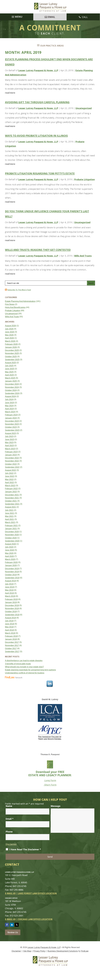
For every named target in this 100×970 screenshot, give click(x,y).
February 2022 (11, 489)
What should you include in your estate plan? (24, 667)
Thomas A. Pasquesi (50, 754)
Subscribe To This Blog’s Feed (19, 290)
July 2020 (9, 547)
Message (55, 806)
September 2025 (12, 360)
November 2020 (12, 535)
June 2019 (9, 587)
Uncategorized (83, 108)
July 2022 (9, 473)
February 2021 (11, 526)
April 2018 (9, 630)
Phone (9, 831)
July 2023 (9, 436)
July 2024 (9, 399)
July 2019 (9, 584)
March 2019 (10, 596)
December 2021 (12, 495)
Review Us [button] (12, 932)
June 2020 (9, 550)
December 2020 (12, 532)
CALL (85, 17)
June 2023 (9, 439)
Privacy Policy (39, 951)
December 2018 (12, 605)
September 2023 (12, 430)
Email (9, 818)
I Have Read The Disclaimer (25, 849)
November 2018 (12, 608)
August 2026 (10, 326)
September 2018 (12, 615)
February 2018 (11, 636)
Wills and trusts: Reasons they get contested (38, 249)
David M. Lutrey (50, 699)
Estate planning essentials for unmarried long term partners (30, 670)
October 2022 (11, 464)
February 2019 (11, 599)
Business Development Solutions (63, 951)
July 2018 (9, 621)
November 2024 (12, 387)
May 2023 (9, 442)
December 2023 (12, 421)
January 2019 (11, 602)
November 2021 (12, 498)
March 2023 (10, 449)
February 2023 (11, 452)
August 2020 (10, 544)
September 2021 (12, 504)
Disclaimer (11, 844)
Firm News (9, 304)
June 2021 (9, 513)
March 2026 (10, 341)
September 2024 (12, 393)
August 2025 (10, 363)
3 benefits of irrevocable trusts (18, 664)
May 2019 (9, 590)
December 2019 (12, 569)
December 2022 (12, 458)
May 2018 (9, 627)
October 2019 (11, 575)
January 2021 (11, 529)
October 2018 (11, 611)
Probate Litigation (84, 179)
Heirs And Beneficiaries (15, 307)
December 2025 (12, 350)
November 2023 (12, 424)
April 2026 (9, 338)
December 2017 (12, 642)
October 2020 (11, 538)
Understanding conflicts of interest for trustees (24, 673)
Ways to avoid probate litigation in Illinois (36, 135)
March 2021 (10, 522)
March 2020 (10, 559)
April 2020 (9, 556)
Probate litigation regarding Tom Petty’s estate (40, 173)
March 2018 (10, 633)
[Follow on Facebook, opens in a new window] (7, 925)
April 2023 (9, 446)
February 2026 (11, 344)
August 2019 (10, 581)
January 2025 (11, 381)
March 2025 (10, 378)
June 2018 (9, 624)
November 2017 (12, 645)
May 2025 (9, 372)
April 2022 (9, 482)
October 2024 (11, 390)
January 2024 (11, 418)
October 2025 (11, 356)
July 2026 (9, 329)
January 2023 (11, 455)
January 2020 (11, 565)
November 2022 (12, 461)
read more (10, 92)
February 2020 (11, 562)
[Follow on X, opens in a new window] (17, 925)
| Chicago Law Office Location (34, 919)
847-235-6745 (19, 886)
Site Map (27, 951)
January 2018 (11, 639)
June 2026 (9, 332)
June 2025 (9, 369)
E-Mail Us (10, 893)
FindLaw (84, 951)
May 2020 (9, 553)
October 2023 (11, 427)
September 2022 (12, 467)
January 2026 (11, 347)
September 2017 (12, 651)
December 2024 (12, 384)
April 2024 (9, 409)
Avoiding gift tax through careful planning (37, 102)
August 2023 (10, 433)
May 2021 (9, 516)
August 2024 (10, 396)
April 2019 (9, 593)
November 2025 (12, 353)
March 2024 (10, 412)
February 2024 (11, 415)
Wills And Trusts (83, 255)
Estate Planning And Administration (20, 301)
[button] (16, 16)
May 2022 (9, 479)
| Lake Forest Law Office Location (36, 893)
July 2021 (9, 510)
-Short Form (50, 784)
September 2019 (12, 578)
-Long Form (50, 780)
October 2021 (11, 501)
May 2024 (9, 406)
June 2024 (9, 403)
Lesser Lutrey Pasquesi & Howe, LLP (38, 70)
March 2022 (10, 486)
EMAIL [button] (51, 17)
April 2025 (9, 375)
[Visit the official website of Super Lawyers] (14, 703)
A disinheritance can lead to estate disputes (23, 661)
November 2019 (12, 572)
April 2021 (9, 519)
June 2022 (9, 476)
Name (9, 806)
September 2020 (12, 541)
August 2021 (10, 507)
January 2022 (11, 492)
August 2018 (10, 618)
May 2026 (9, 335)
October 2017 (11, 648)
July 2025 (9, 366)
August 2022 (10, 470)
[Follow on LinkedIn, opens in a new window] (12, 925)
